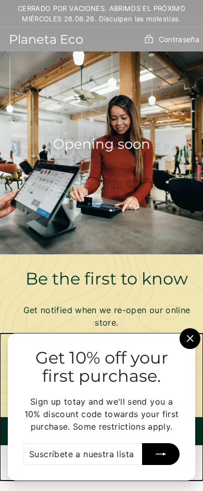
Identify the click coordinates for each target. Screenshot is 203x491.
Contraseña (179, 39)
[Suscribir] (161, 454)
